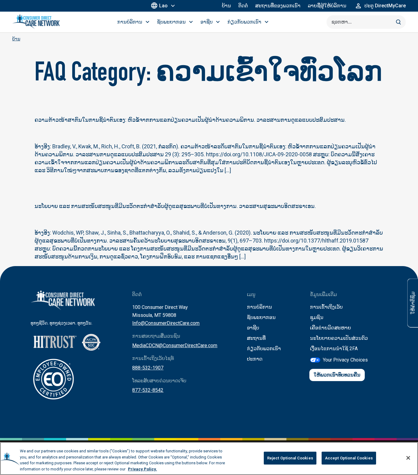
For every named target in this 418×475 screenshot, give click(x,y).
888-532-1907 (147, 368)
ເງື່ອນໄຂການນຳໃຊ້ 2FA (334, 348)
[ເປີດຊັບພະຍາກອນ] (191, 22)
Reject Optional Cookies (290, 458)
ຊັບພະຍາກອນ (261, 317)
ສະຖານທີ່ (256, 338)
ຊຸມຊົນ (316, 317)
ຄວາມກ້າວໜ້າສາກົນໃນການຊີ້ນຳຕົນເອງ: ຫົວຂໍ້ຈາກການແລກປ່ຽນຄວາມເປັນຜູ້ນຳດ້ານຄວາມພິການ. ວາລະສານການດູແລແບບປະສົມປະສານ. (190, 120)
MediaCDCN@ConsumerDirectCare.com (174, 345)
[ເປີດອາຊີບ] (218, 22)
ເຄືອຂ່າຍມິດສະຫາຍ (330, 328)
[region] (209, 458)
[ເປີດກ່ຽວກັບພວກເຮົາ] (266, 22)
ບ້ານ (226, 6)
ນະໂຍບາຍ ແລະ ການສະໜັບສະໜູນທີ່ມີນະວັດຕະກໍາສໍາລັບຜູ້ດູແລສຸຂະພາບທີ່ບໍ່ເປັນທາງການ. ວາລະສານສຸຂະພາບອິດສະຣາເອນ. (175, 206)
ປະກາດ (255, 359)
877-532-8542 (147, 390)
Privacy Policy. (142, 468)
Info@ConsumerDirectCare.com (166, 323)
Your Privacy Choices (345, 360)
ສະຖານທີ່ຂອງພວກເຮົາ (277, 6)
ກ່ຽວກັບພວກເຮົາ (264, 348)
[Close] (408, 458)
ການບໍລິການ (259, 307)
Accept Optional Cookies (349, 458)
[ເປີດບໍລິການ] (147, 22)
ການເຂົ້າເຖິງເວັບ (326, 307)
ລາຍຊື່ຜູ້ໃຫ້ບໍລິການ (327, 6)
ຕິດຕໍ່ (243, 6)
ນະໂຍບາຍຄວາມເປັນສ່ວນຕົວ (339, 338)
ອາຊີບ (253, 328)
